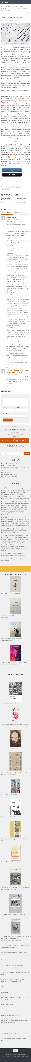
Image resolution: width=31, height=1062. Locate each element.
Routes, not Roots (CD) (7, 1028)
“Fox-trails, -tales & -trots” (8, 817)
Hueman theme (24, 1056)
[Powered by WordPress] (9, 1056)
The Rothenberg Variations (8, 1033)
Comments (7, 212)
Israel (13, 8)
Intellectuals (6, 8)
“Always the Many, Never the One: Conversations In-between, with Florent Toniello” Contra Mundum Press (15, 664)
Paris (24, 8)
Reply (7, 367)
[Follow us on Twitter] (17, 440)
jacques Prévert (19, 187)
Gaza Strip (18, 6)
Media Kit (14, 476)
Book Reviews (10, 6)
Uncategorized (6, 10)
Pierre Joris (6, 20)
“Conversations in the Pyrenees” (9, 703)
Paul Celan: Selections (7, 1004)
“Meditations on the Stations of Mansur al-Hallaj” (14, 952)
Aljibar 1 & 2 (4, 992)
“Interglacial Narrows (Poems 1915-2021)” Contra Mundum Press (12, 639)
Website (5, 413)
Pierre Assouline (5, 189)
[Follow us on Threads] (25, 440)
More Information (6, 476)
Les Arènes (13, 139)
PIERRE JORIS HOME (15, 446)
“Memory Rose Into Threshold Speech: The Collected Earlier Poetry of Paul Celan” (15, 888)
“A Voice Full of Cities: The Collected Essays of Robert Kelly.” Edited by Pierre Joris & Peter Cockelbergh (15, 725)
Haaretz (12, 154)
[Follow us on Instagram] (20, 440)
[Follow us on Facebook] (14, 440)
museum (16, 77)
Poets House (4, 474)
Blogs (3, 6)
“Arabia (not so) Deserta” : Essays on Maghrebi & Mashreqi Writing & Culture (14, 773)
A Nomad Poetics (5, 986)
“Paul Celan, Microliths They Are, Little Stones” (13, 914)
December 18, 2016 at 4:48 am (15, 374)
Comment (6, 396)
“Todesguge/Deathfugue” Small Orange (8, 616)
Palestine (19, 8)
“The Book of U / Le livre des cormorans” (12, 862)
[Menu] (29, 2)
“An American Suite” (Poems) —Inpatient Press (13, 748)
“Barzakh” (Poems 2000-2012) (9, 794)
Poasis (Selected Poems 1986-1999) (10, 1010)
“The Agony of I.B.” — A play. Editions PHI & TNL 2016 (14, 839)
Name (5, 407)
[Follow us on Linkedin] (23, 440)
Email (18, 407)
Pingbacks (19, 212)
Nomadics (4, 2)
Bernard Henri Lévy (10, 187)
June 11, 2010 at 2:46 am (14, 219)
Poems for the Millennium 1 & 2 (9, 1015)
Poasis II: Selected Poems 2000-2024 (10, 593)
